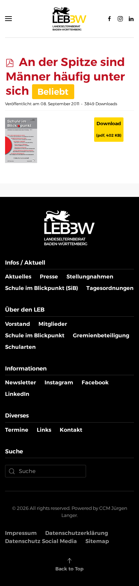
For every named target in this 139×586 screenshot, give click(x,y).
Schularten (20, 347)
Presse (49, 276)
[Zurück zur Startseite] (69, 18)
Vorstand (17, 324)
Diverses (17, 415)
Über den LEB (25, 309)
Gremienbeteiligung (101, 335)
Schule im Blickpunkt (34, 335)
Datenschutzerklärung (76, 533)
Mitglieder (52, 324)
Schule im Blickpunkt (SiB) (41, 288)
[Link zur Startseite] (69, 227)
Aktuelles (18, 276)
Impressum (21, 533)
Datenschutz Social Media (41, 541)
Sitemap (97, 541)
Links (44, 430)
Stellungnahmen (89, 276)
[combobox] (45, 471)
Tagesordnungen (110, 288)
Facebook (95, 382)
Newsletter (20, 382)
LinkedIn (17, 394)
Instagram (59, 382)
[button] (8, 18)
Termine (16, 430)
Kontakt (71, 430)
